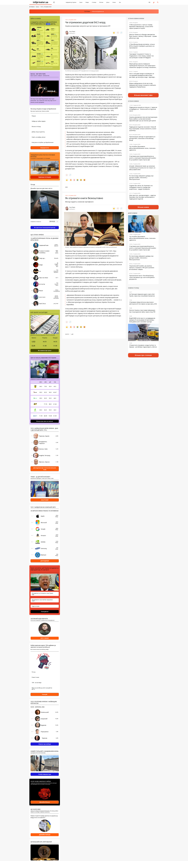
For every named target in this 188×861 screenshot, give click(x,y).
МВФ (66, 187)
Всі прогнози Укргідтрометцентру (44, 227)
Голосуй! (44, 694)
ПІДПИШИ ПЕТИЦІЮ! (44, 177)
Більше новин (143, 207)
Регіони (101, 2)
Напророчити (44, 148)
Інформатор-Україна (71, 2)
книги (67, 334)
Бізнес (114, 2)
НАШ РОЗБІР (44, 500)
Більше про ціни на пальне (44, 421)
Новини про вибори (44, 744)
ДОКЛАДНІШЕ (44, 561)
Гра (120, 2)
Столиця (94, 2)
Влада (87, 2)
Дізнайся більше (45, 802)
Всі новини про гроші (44, 350)
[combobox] (54, 221)
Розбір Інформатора (44, 774)
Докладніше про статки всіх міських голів (44, 468)
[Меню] (54, 2)
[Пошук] (158, 2)
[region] (45, 225)
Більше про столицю (143, 355)
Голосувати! (44, 611)
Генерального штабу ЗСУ (47, 67)
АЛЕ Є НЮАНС (45, 638)
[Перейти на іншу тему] (154, 2)
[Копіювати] (121, 32)
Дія (72, 334)
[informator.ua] (40, 2)
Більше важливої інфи (143, 95)
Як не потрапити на (98, 11)
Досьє (107, 2)
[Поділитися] (117, 32)
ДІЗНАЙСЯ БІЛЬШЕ (44, 834)
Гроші (80, 2)
